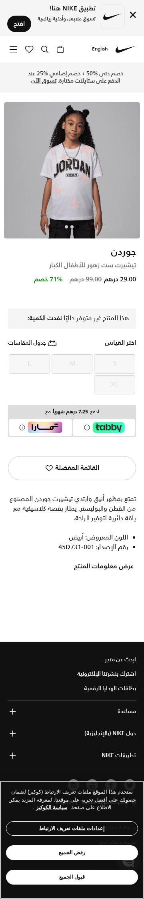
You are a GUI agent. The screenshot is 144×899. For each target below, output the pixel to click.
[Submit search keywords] (45, 49)
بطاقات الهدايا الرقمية (110, 688)
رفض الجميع (72, 852)
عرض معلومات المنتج (104, 567)
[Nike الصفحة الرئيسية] (125, 49)
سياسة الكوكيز (52, 807)
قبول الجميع (72, 877)
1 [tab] (77, 226)
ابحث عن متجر (120, 659)
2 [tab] (72, 226)
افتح (19, 24)
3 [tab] (66, 226)
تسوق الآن (40, 81)
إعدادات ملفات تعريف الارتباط (72, 828)
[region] (72, 840)
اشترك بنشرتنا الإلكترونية (106, 674)
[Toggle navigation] (13, 49)
